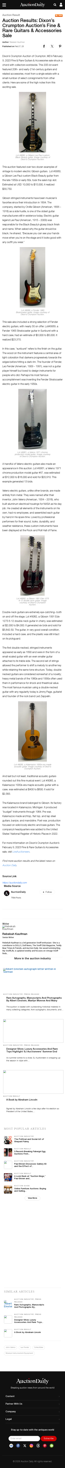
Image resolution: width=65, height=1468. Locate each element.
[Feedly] (51, 1446)
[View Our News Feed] (59, 15)
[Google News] (11, 1446)
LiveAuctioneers (21, 852)
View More (32, 1198)
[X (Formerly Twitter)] (25, 1446)
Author (5, 42)
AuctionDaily (18, 892)
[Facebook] (18, 1446)
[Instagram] (31, 1446)
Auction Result (11, 15)
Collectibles (38, 1347)
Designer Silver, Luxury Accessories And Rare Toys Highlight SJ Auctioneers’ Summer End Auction (32, 1052)
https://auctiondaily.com (14, 883)
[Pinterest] (45, 1446)
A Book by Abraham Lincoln (21, 1100)
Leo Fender (25, 1347)
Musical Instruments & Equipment (19, 1353)
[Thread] (38, 1446)
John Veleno (10, 1347)
